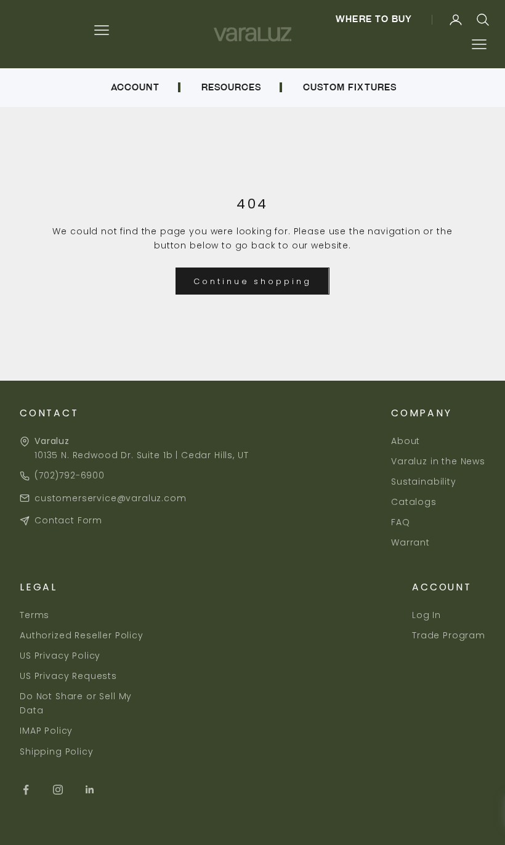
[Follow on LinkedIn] (90, 790)
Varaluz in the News (438, 461)
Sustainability (423, 481)
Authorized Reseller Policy (81, 635)
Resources (231, 87)
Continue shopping (252, 281)
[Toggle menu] (478, 44)
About (405, 441)
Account (135, 87)
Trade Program (448, 635)
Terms (34, 615)
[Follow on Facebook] (26, 790)
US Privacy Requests (68, 676)
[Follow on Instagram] (58, 790)
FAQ (400, 522)
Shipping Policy (57, 751)
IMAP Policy (46, 730)
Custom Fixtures (350, 87)
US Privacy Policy (60, 655)
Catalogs (414, 502)
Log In (426, 615)
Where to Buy (374, 19)
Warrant (410, 542)
